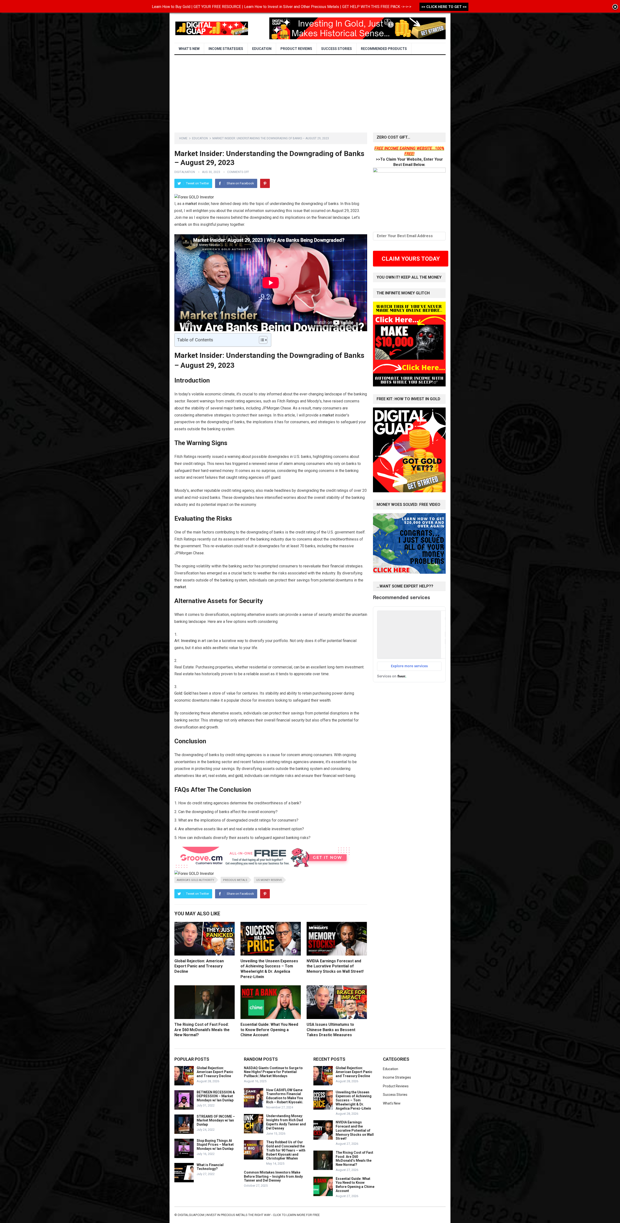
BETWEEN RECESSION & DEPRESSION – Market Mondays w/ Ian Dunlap (216, 1096)
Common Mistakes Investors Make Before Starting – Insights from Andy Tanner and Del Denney (273, 1176)
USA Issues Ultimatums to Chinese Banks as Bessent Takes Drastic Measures (331, 1029)
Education (261, 49)
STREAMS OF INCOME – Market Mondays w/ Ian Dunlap (216, 1120)
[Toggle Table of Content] (260, 340)
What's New (392, 1103)
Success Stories (336, 49)
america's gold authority (195, 880)
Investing (189, 640)
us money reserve (269, 880)
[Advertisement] (310, 91)
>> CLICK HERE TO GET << (443, 7)
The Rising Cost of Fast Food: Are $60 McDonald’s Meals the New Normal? (202, 1029)
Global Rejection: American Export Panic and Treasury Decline (199, 966)
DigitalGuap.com (191, 1215)
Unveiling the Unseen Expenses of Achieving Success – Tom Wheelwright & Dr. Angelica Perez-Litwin (354, 1100)
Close (615, 7)
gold (239, 775)
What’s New (189, 49)
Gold (178, 693)
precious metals (235, 880)
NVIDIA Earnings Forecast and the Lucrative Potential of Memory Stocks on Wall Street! (335, 966)
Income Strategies (226, 49)
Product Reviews (296, 49)
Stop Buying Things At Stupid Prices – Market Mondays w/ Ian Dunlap (215, 1145)
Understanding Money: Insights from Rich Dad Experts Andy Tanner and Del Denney (286, 1122)
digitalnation (184, 172)
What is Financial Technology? (210, 1167)
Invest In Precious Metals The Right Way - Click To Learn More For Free (263, 1215)
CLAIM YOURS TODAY (411, 258)
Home (183, 138)
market (191, 203)
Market (186, 355)
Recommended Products (384, 49)
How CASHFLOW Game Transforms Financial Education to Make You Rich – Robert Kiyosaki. (284, 1096)
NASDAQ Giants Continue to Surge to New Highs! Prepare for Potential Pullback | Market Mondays (273, 1072)
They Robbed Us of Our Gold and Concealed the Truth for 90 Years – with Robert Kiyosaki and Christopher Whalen (285, 1150)
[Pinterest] (265, 183)
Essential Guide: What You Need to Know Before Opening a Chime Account (269, 1029)
